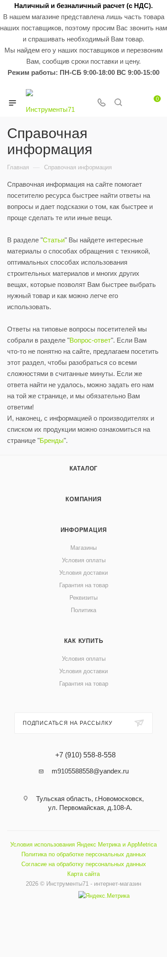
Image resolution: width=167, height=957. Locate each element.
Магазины (83, 547)
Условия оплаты (84, 560)
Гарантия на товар (83, 585)
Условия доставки (83, 572)
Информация (84, 530)
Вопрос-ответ (90, 340)
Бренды (52, 440)
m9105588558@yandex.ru (90, 771)
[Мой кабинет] (135, 103)
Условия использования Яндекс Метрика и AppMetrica (83, 844)
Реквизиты (83, 597)
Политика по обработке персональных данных (83, 854)
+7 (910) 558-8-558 (85, 755)
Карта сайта (83, 874)
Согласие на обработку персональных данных (83, 864)
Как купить (83, 641)
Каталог (83, 468)
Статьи (54, 240)
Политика (83, 610)
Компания (83, 499)
